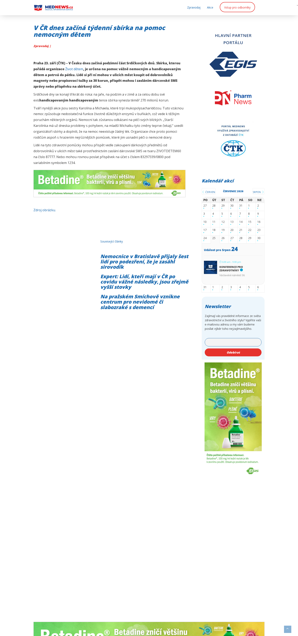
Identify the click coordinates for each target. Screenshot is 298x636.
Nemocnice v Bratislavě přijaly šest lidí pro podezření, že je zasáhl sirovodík (144, 261)
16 (258, 222)
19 (223, 230)
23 (258, 230)
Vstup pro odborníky (237, 7)
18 (213, 230)
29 (223, 205)
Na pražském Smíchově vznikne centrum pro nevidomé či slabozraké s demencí (140, 301)
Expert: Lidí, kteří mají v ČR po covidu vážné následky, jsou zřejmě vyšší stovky (144, 281)
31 (240, 205)
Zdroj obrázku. (44, 210)
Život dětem (74, 69)
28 (213, 205)
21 (240, 230)
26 (223, 238)
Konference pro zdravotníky (231, 268)
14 (240, 222)
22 (249, 230)
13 (232, 222)
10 (205, 222)
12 (223, 222)
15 (249, 222)
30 (232, 205)
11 (213, 222)
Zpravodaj (193, 7)
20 (232, 230)
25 (213, 238)
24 (205, 238)
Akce (210, 7)
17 (205, 230)
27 (205, 205)
